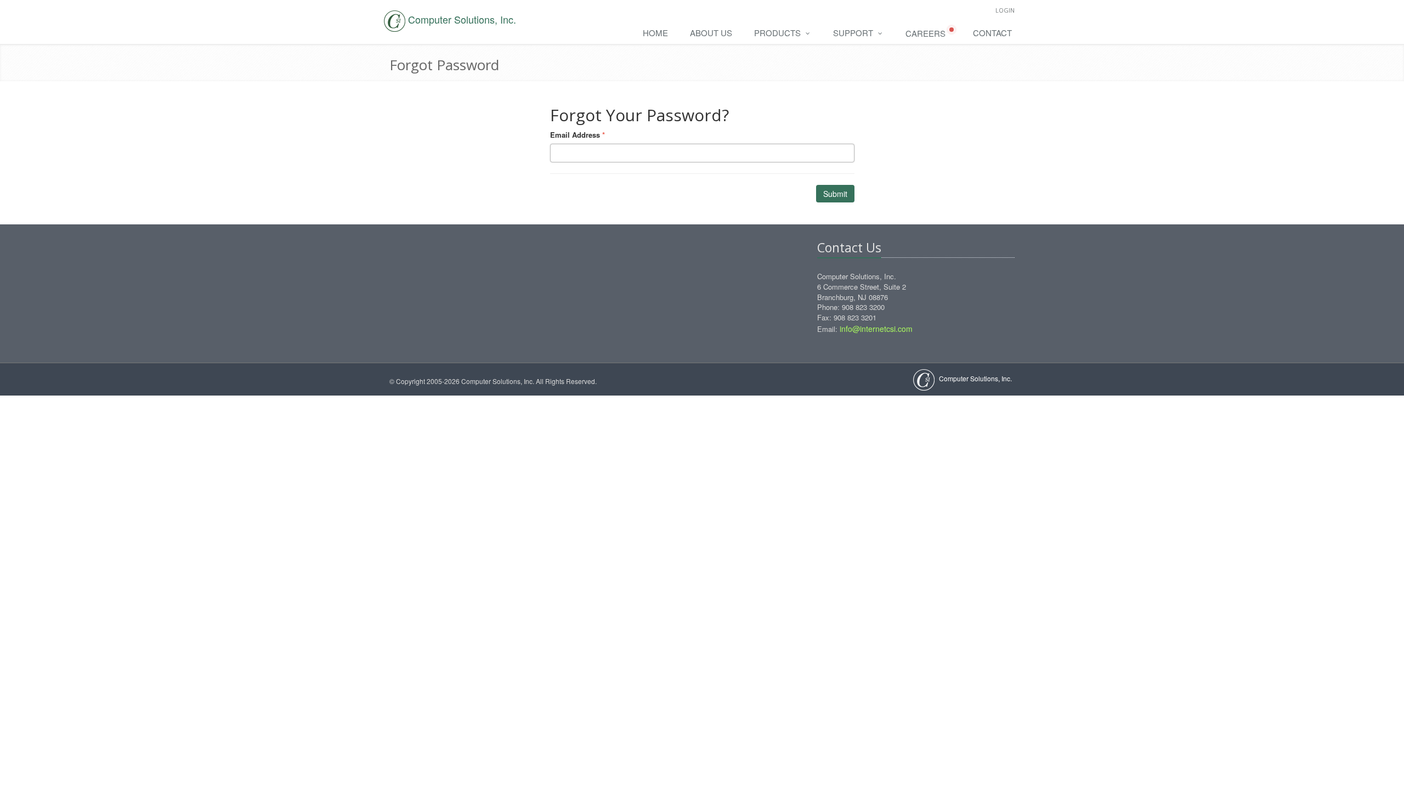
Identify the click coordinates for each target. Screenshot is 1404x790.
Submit (835, 193)
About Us (711, 32)
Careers (926, 33)
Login (1005, 10)
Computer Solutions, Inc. (974, 378)
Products (778, 32)
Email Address (577, 134)
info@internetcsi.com (876, 328)
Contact (992, 32)
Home (655, 32)
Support (854, 32)
